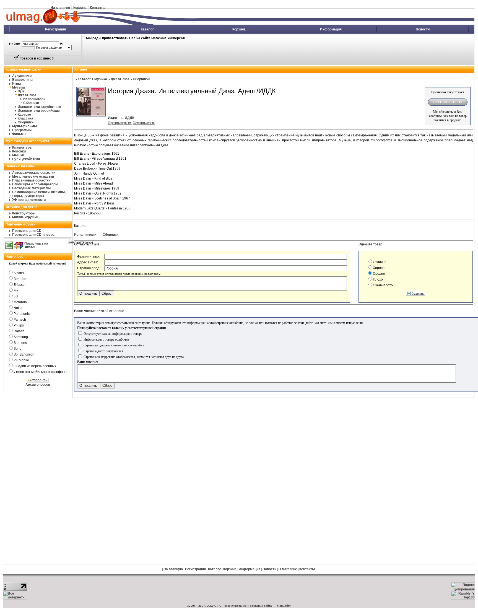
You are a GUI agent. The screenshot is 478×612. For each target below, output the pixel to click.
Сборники (31, 103)
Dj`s (21, 91)
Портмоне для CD (26, 231)
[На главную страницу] (104, 23)
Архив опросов (37, 385)
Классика (25, 118)
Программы (22, 130)
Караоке (24, 114)
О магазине (288, 569)
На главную (60, 8)
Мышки (18, 155)
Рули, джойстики (26, 159)
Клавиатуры (22, 147)
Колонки (19, 151)
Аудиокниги (22, 76)
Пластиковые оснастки (31, 180)
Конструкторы (23, 213)
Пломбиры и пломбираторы (35, 184)
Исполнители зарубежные (39, 107)
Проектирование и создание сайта (248, 605)
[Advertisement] (209, 54)
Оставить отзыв (144, 123)
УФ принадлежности (29, 200)
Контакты (97, 8)
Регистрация (55, 29)
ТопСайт (283, 605)
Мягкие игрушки (25, 217)
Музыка (18, 87)
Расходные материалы (31, 188)
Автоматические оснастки (33, 173)
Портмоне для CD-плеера (33, 235)
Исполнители (34, 99)
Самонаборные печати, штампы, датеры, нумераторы (37, 194)
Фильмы (19, 134)
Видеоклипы (22, 80)
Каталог (147, 29)
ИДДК (129, 118)
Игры (16, 83)
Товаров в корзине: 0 (36, 58)
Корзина (80, 8)
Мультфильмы (24, 126)
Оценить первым (119, 123)
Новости (423, 29)
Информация (331, 29)
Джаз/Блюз (27, 95)
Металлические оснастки (33, 176)
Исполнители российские (39, 111)
